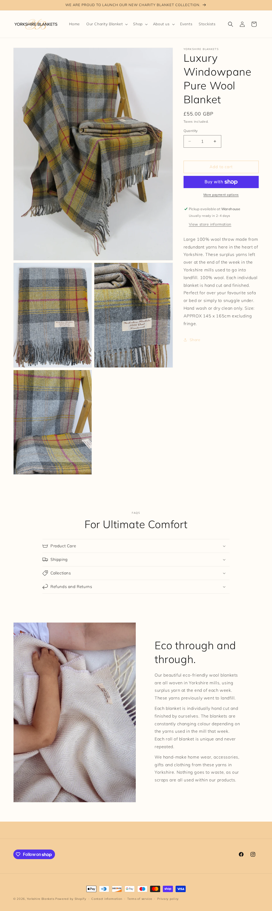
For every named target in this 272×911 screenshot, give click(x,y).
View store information (210, 224)
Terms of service (139, 899)
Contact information (106, 899)
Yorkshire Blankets (40, 899)
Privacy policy (168, 899)
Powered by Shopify (70, 899)
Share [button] (195, 339)
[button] (106, 24)
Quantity (191, 131)
